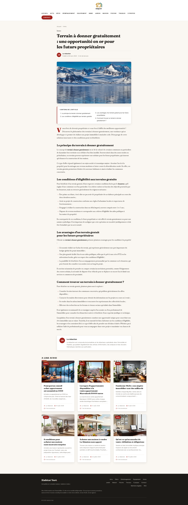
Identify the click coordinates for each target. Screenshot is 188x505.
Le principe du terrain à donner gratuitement (76, 113)
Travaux (122, 13)
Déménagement (69, 13)
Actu (52, 13)
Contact (47, 17)
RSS (145, 486)
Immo (91, 13)
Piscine (114, 13)
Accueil (45, 13)
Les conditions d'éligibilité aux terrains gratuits (77, 116)
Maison (105, 13)
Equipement (82, 13)
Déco (58, 13)
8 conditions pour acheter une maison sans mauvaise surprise (55, 442)
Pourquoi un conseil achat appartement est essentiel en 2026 (53, 388)
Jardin (97, 13)
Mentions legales (136, 486)
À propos (131, 13)
